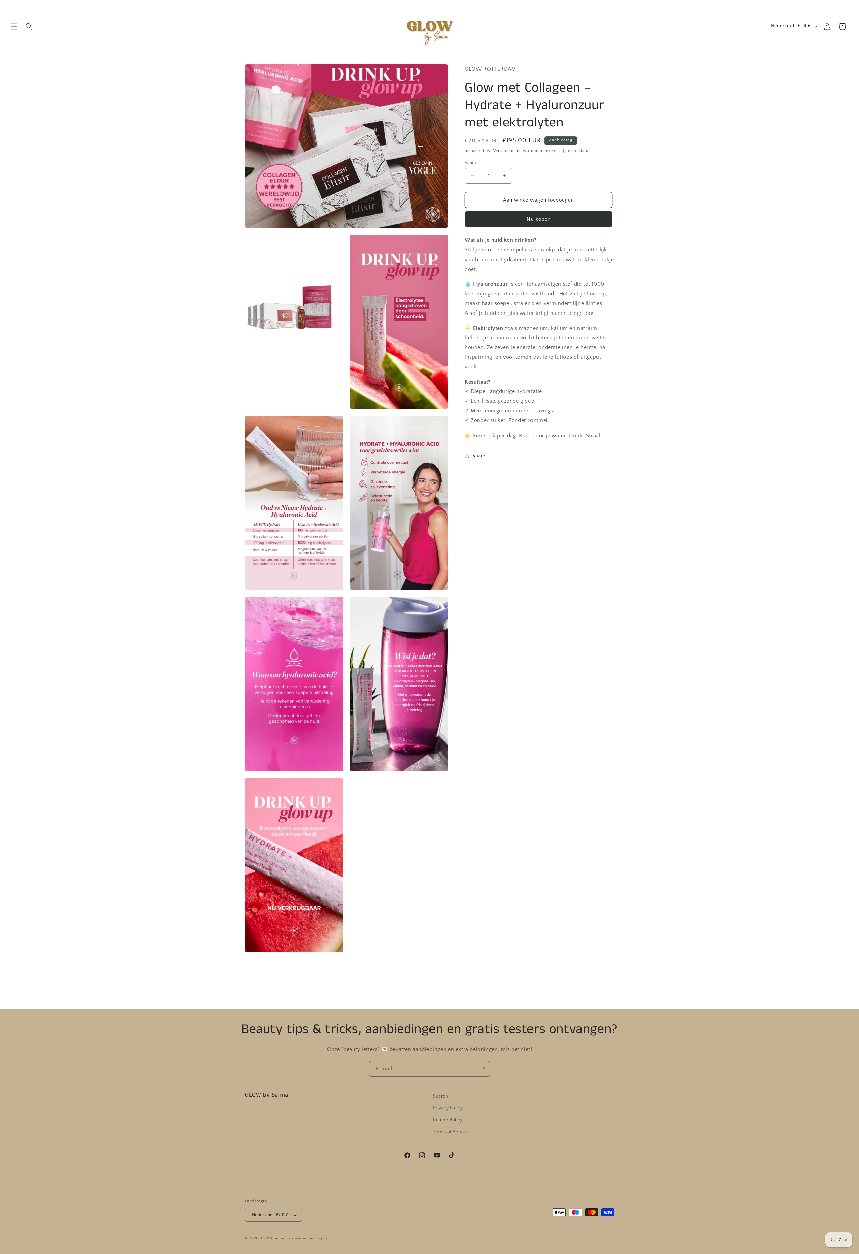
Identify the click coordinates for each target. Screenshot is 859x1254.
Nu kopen (539, 219)
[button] (14, 26)
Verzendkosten (507, 151)
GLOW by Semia (275, 1239)
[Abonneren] (482, 1069)
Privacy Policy (448, 1108)
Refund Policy (448, 1120)
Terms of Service (451, 1132)
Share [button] (478, 456)
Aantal (471, 162)
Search (440, 1096)
